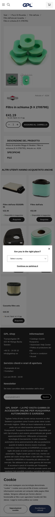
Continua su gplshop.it (27, 266)
